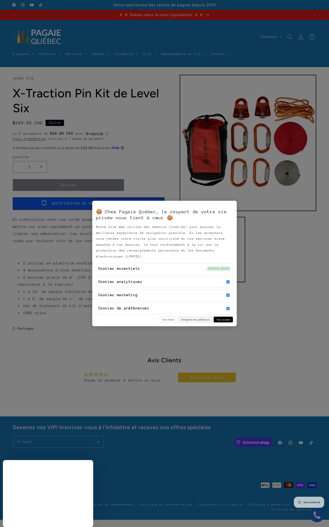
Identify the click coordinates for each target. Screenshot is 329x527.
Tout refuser (168, 319)
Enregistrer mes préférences (195, 319)
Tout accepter (223, 319)
